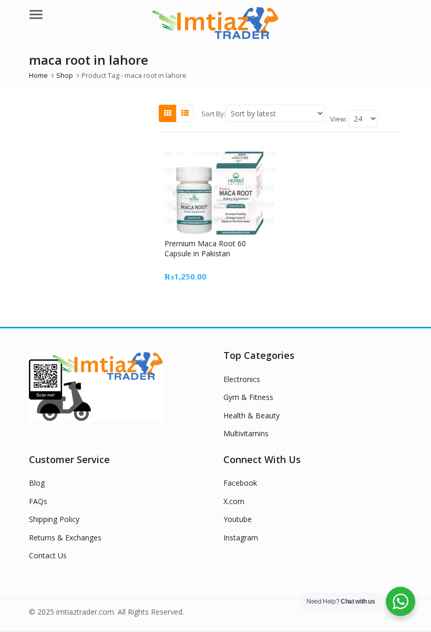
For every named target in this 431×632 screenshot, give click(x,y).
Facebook (240, 483)
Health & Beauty (251, 415)
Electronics (241, 379)
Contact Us (48, 555)
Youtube (237, 519)
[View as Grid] (168, 113)
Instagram (240, 538)
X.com (233, 501)
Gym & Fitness (248, 397)
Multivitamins (246, 433)
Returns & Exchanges (65, 538)
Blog (37, 483)
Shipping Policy (54, 519)
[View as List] (185, 113)
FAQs (38, 501)
